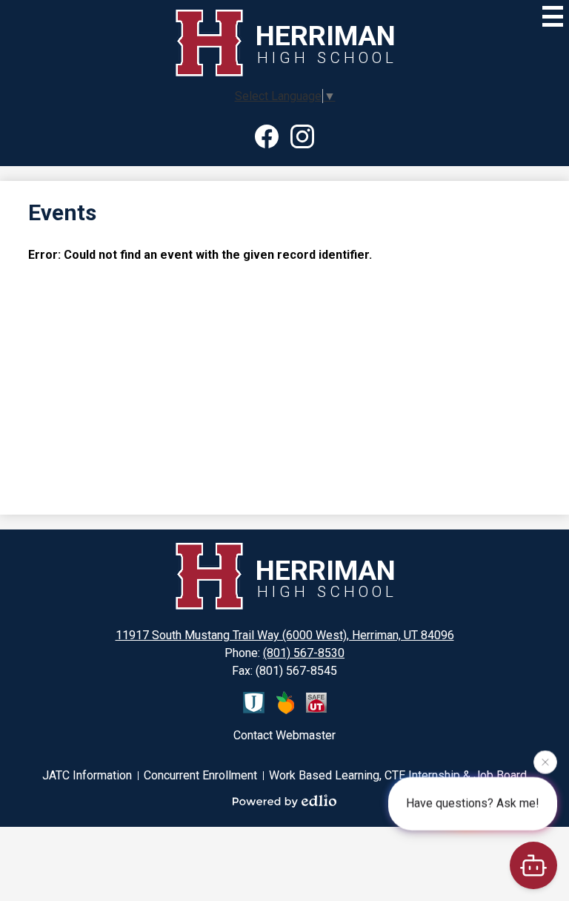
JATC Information (87, 775)
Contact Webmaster (284, 735)
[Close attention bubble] (545, 763)
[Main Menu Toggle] (552, 16)
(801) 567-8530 (304, 653)
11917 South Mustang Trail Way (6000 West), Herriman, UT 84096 (285, 635)
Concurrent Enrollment (200, 775)
